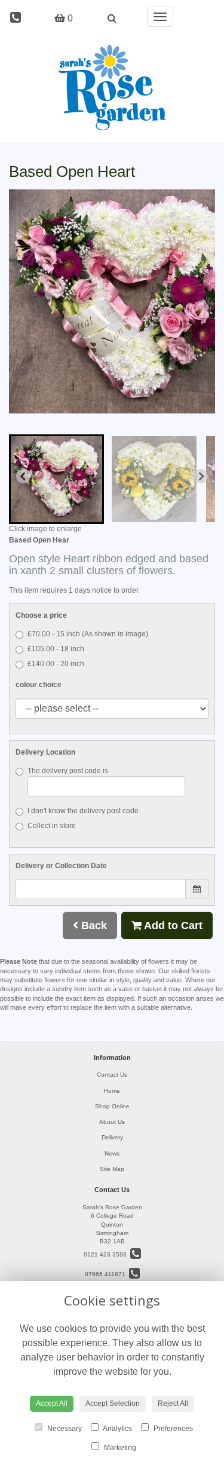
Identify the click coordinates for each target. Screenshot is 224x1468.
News (112, 1153)
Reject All (173, 1403)
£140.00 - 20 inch (55, 664)
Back (92, 925)
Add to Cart (172, 925)
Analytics (117, 1428)
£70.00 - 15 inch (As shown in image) (87, 634)
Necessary (63, 1428)
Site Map (112, 1169)
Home (112, 1090)
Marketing (119, 1448)
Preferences (172, 1428)
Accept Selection (112, 1403)
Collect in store (51, 826)
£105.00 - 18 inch (55, 649)
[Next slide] (201, 476)
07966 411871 (107, 1274)
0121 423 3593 (107, 1254)
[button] (56, 479)
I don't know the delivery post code (83, 811)
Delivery (112, 1137)
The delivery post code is (67, 771)
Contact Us (112, 1074)
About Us (112, 1121)
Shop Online (112, 1106)
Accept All (51, 1403)
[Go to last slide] (23, 476)
